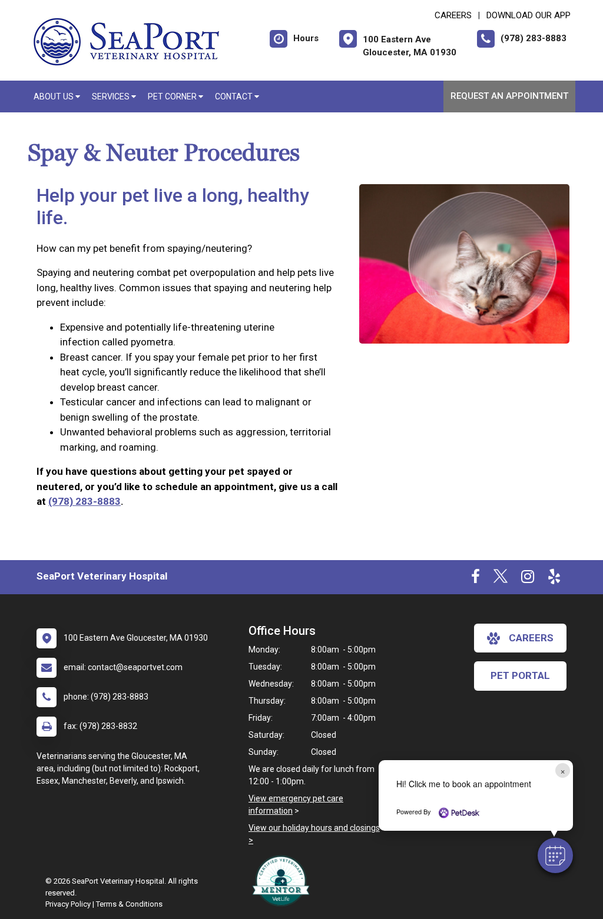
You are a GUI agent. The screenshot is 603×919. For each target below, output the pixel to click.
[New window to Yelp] (554, 579)
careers (531, 638)
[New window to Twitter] (500, 579)
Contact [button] (234, 96)
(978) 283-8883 (84, 501)
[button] (555, 855)
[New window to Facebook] (475, 579)
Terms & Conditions (129, 904)
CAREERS (453, 15)
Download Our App (528, 15)
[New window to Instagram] (527, 579)
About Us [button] (54, 96)
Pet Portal (520, 675)
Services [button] (111, 96)
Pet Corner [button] (173, 96)
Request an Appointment (509, 96)
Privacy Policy (68, 904)
